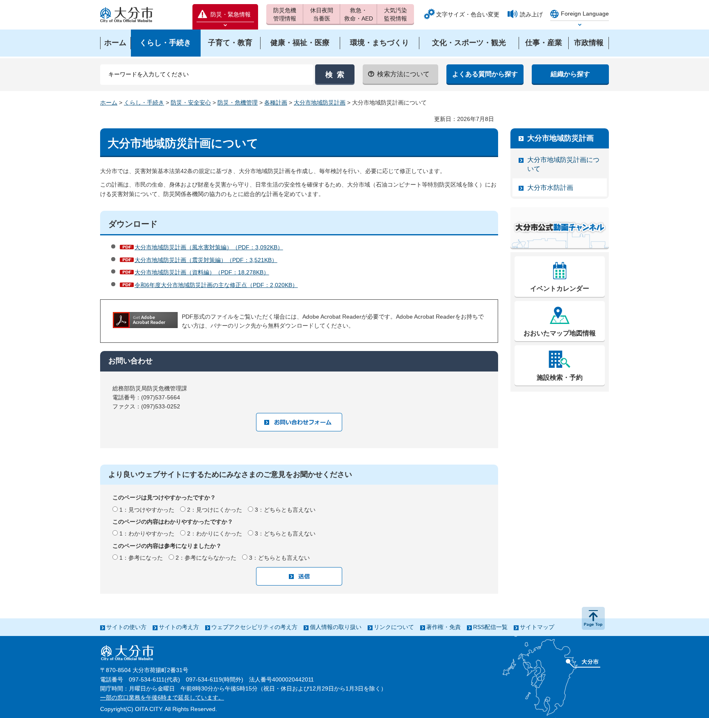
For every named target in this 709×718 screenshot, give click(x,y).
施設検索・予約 (560, 377)
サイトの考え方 (179, 627)
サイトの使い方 (126, 627)
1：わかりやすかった (146, 533)
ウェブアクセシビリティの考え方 (254, 627)
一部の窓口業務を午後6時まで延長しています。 (162, 697)
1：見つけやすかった (146, 509)
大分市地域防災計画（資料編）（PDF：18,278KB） (202, 272)
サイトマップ (537, 627)
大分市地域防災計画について (563, 164)
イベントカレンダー (559, 288)
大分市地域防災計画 (319, 102)
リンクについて (394, 627)
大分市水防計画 (550, 187)
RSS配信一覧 (490, 627)
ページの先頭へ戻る (593, 618)
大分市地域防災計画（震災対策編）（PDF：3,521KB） (206, 260)
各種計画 (275, 102)
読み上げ (531, 14)
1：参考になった (141, 557)
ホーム (108, 102)
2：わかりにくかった (214, 533)
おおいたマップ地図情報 (560, 333)
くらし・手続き (144, 102)
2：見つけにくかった (214, 509)
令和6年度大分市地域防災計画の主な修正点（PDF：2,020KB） (216, 285)
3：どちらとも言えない (285, 509)
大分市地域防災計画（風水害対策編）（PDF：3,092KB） (209, 247)
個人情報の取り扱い (335, 627)
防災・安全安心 (191, 102)
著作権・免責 (443, 627)
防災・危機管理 (237, 102)
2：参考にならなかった (206, 557)
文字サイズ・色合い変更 (467, 14)
